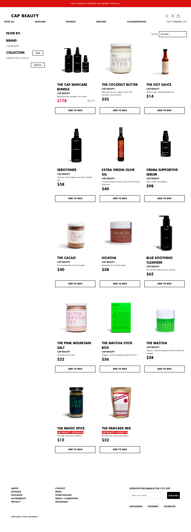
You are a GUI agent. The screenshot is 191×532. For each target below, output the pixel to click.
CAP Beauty (25, 16)
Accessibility (18, 498)
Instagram (135, 506)
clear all (38, 65)
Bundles (71, 22)
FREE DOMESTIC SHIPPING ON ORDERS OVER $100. (95, 3)
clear (38, 53)
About (14, 488)
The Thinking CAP (177, 22)
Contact (60, 488)
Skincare (40, 22)
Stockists (16, 495)
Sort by (154, 34)
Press (58, 491)
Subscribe (173, 495)
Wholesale (61, 501)
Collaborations (136, 22)
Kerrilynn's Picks (17, 58)
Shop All (9, 22)
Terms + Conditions (66, 498)
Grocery (101, 22)
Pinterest (153, 506)
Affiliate (16, 491)
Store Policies (63, 495)
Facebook (170, 506)
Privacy (15, 501)
